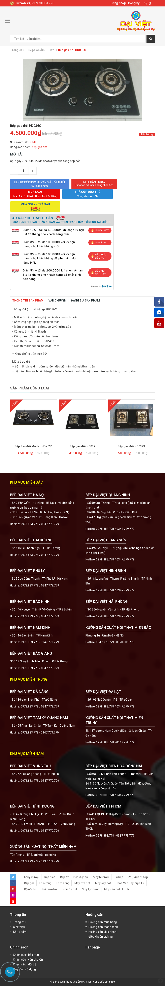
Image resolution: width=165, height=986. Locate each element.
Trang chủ (19, 922)
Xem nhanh (43, 440)
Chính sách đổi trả (25, 964)
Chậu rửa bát (49, 889)
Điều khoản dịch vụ (101, 936)
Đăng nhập (118, 3)
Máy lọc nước (90, 889)
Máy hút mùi (101, 877)
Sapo (112, 981)
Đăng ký (134, 3)
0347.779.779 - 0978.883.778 (115, 642)
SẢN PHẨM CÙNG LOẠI (29, 388)
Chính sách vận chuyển (28, 959)
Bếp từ (64, 877)
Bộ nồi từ (30, 889)
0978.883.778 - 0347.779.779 (40, 642)
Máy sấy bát (103, 883)
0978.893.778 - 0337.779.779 (115, 835)
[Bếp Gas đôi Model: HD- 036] (33, 420)
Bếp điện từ (80, 877)
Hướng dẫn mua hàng (103, 922)
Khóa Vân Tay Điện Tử (130, 883)
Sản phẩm (20, 931)
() (150, 3)
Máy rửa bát (82, 883)
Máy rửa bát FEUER (116, 889)
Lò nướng (45, 883)
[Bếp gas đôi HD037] (82, 420)
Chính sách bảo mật (26, 954)
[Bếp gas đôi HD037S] (131, 420)
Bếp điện (49, 877)
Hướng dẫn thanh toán (103, 927)
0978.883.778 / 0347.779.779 (40, 780)
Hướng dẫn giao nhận (103, 931)
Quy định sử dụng (24, 969)
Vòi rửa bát (70, 889)
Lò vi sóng (63, 883)
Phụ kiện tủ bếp (138, 877)
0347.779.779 (50, 524)
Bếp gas (29, 883)
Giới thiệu (19, 927)
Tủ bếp (118, 877)
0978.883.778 (44, 3)
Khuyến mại (31, 877)
